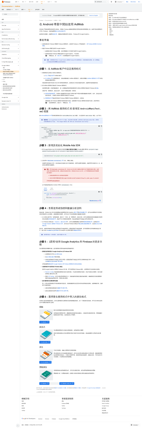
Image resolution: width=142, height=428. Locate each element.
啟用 (49, 93)
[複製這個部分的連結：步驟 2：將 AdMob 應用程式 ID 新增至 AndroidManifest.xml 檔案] (49, 111)
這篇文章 (54, 34)
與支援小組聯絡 (105, 401)
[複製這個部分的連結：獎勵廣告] (48, 367)
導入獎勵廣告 (43, 383)
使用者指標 (51, 219)
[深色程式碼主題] (99, 126)
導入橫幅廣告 (43, 322)
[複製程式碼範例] (101, 126)
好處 (97, 88)
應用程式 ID (92, 78)
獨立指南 (59, 31)
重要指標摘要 (87, 222)
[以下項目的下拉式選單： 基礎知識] (12, 9)
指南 (23, 401)
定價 (37, 1)
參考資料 (37, 9)
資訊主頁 (59, 222)
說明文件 (56, 180)
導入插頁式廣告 (44, 342)
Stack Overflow (105, 403)
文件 (42, 1)
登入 (46, 75)
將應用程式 (48, 98)
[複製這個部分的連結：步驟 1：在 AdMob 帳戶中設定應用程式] (82, 69)
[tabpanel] (72, 197)
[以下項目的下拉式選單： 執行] (26, 2)
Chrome (47, 419)
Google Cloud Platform (64, 419)
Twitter (63, 405)
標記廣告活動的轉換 (84, 223)
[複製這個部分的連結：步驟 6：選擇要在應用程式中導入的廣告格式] (87, 297)
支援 (56, 1)
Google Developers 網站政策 (93, 388)
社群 (49, 1)
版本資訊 (104, 408)
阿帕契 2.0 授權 (77, 388)
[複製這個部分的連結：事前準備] (50, 40)
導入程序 (63, 291)
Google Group (105, 405)
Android (40, 419)
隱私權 (26, 424)
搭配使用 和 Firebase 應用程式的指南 (65, 264)
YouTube (64, 408)
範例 (43, 9)
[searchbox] (10, 14)
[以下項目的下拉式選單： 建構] (19, 2)
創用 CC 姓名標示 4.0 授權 (60, 388)
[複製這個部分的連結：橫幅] (44, 307)
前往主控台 (133, 1)
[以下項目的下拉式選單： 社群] (51, 2)
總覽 (3, 9)
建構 (16, 1)
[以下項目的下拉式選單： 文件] (44, 2)
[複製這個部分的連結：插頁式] (46, 327)
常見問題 (104, 410)
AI (16, 9)
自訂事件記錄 (58, 254)
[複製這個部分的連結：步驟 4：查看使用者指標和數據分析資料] (83, 208)
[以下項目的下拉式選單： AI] (18, 9)
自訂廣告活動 (50, 257)
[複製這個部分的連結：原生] (44, 347)
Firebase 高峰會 (65, 403)
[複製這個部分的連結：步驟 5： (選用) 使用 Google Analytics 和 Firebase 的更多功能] (43, 245)
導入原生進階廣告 (44, 362)
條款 (23, 424)
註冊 (51, 75)
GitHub (23, 410)
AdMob (17, 6)
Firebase (41, 20)
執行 (23, 1)
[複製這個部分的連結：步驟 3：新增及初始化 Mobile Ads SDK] (81, 145)
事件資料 (54, 261)
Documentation (7, 6)
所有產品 (74, 419)
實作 (64, 288)
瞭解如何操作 (77, 230)
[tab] (45, 189)
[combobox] (101, 1)
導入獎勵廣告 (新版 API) (66, 383)
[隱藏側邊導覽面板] (17, 425)
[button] (9, 25)
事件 (75, 212)
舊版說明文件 (105, 413)
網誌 (127, 1)
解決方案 (31, 1)
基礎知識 (9, 9)
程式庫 (23, 408)
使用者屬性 (82, 212)
